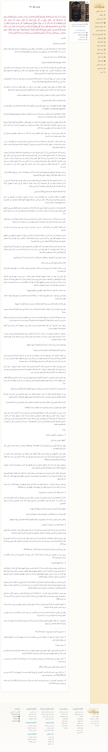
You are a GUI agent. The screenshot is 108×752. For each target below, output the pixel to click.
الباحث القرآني (99, 11)
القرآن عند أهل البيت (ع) (48, 714)
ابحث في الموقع (79, 712)
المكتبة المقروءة (99, 23)
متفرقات (66, 728)
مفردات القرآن (99, 53)
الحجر (83, 30)
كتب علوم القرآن (32, 714)
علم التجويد (100, 68)
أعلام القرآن (100, 42)
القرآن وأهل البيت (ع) (98, 34)
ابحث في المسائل (63, 712)
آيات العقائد (51, 739)
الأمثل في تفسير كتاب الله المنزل (78, 26)
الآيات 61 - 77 (78, 30)
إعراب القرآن (100, 50)
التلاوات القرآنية (32, 726)
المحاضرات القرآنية (31, 728)
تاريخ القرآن (100, 38)
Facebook (15, 721)
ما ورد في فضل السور (48, 716)
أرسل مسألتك (64, 714)
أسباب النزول (100, 65)
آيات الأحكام (51, 742)
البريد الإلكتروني (14, 712)
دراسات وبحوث (32, 716)
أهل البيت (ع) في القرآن (48, 712)
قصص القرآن (100, 46)
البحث (101, 72)
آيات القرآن (100, 57)
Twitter (15, 719)
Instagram (14, 714)
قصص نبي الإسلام (49, 726)
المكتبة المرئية (99, 30)
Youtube (15, 716)
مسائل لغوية (65, 723)
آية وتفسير (51, 737)
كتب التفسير (75, 24)
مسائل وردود (100, 19)
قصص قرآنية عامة (49, 730)
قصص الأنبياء (50, 728)
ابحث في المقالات (78, 714)
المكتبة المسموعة (99, 27)
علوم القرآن (100, 61)
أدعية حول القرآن (49, 719)
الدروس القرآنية (32, 730)
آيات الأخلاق (51, 744)
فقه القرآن (65, 719)
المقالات (101, 15)
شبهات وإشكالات (64, 716)
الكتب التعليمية (32, 719)
